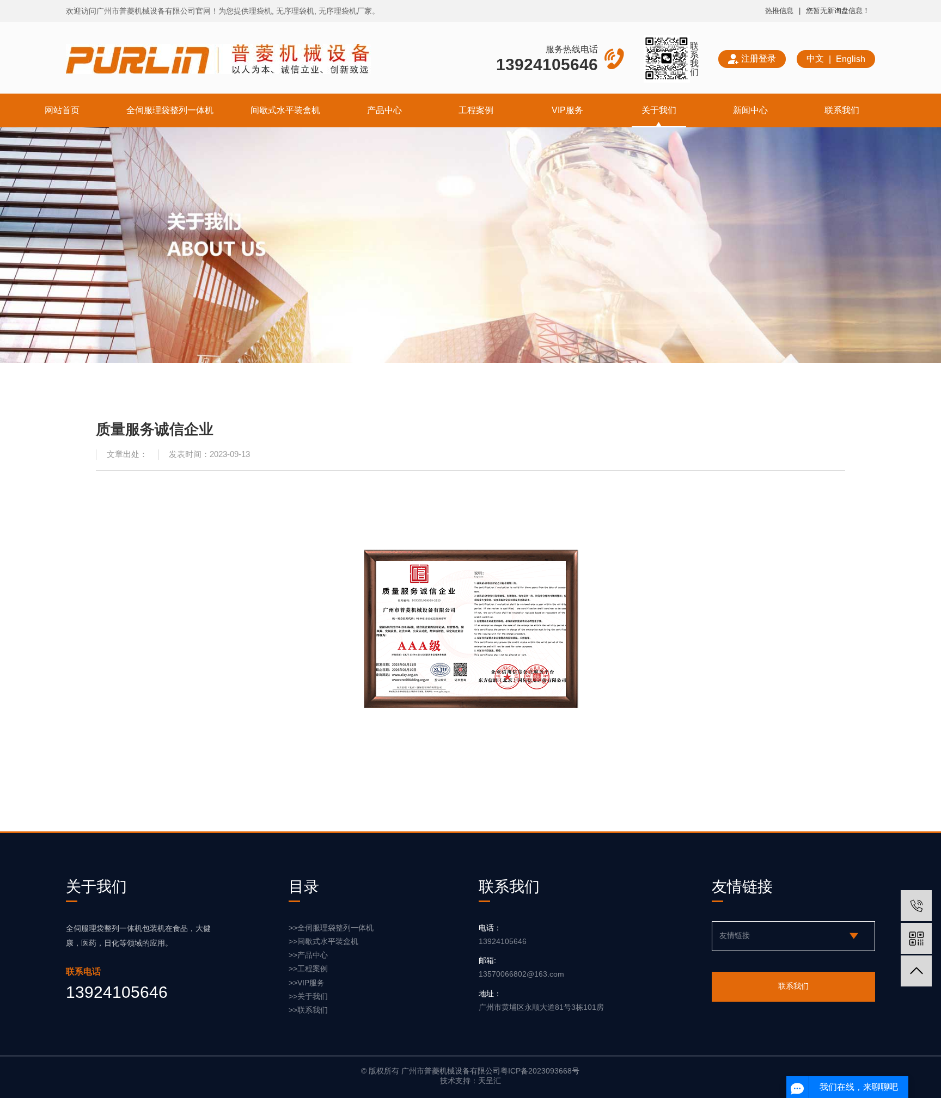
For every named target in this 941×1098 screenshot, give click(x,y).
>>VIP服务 (307, 982)
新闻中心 (750, 110)
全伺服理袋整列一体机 (169, 110)
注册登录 (758, 58)
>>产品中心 (308, 955)
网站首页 (62, 110)
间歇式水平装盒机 (285, 110)
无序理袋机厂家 (345, 11)
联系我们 (841, 110)
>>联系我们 (308, 1010)
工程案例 (476, 110)
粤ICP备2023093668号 (539, 1070)
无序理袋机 (295, 11)
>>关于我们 (308, 996)
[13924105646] (916, 905)
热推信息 (779, 11)
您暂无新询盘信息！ (838, 11)
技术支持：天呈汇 (470, 1080)
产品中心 (384, 110)
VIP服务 (567, 110)
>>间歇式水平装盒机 (323, 941)
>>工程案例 (308, 968)
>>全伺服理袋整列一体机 (331, 927)
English (850, 59)
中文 (815, 58)
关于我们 (658, 110)
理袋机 (260, 11)
